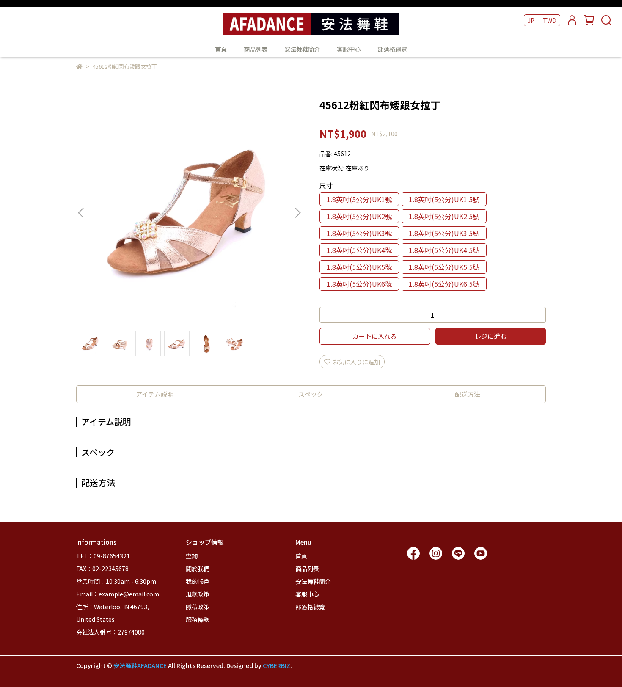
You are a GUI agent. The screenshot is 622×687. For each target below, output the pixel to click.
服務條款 (197, 619)
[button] (297, 213)
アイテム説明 (154, 394)
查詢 (192, 556)
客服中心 (349, 49)
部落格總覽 (392, 49)
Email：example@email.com (117, 594)
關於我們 (197, 568)
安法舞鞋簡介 (302, 49)
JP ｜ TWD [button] (542, 20)
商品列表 (307, 568)
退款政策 (197, 594)
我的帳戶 (197, 581)
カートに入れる (374, 336)
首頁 (221, 49)
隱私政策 (197, 606)
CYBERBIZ (276, 665)
